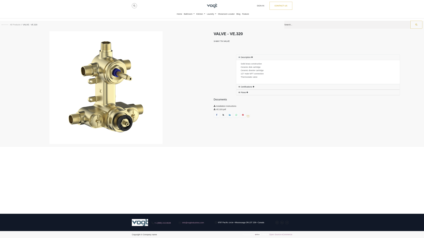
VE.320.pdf (221, 109)
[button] (134, 5)
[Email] (249, 115)
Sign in (260, 6)
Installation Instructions (226, 106)
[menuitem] (178, 14)
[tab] (318, 57)
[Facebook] (216, 115)
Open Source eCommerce (280, 234)
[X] (223, 115)
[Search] (416, 25)
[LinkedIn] (229, 115)
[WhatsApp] (236, 115)
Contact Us (280, 6)
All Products (15, 25)
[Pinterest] (243, 115)
